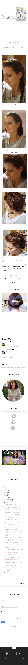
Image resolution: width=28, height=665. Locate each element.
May (7, 572)
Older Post (24, 361)
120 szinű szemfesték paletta (13, 544)
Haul (15, 27)
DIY (10, 27)
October (8, 502)
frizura (13, 48)
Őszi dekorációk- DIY (10, 516)
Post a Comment (8, 357)
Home (10, 32)
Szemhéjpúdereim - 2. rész (12, 559)
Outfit (16, 23)
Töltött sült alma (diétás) (11, 507)
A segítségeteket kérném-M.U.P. (13, 541)
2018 (5, 485)
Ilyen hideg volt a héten (11, 526)
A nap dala (8, 554)
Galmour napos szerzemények (13, 539)
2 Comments (20, 47)
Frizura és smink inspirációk (12, 557)
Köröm (22, 23)
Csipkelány (8, 349)
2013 (5, 494)
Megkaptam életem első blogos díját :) (15, 522)
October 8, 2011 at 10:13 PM (13, 346)
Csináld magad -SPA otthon (12, 519)
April (7, 574)
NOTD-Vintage (9, 527)
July (7, 570)
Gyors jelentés (9, 521)
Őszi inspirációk (9, 517)
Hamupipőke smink (10, 561)
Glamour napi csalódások (12, 552)
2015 (5, 490)
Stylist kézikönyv (9, 524)
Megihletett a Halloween (11, 542)
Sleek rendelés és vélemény (12, 514)
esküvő (17, 32)
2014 (5, 492)
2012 (5, 496)
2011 (5, 497)
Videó (4, 32)
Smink (10, 23)
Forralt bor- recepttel (10, 504)
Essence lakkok (9, 506)
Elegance (6, 658)
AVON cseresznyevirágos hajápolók (14, 531)
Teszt (4, 27)
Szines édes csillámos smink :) (13, 537)
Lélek (4, 23)
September (9, 567)
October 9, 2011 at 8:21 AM (13, 354)
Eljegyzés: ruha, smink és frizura (13, 509)
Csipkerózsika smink (10, 565)
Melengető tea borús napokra (13, 546)
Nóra (7, 342)
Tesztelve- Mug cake (10, 556)
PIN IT (15, 282)
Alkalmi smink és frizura (11, 529)
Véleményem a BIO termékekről (13, 512)
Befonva (7, 547)
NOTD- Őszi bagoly (10, 536)
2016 (5, 489)
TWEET (15, 279)
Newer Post (4, 361)
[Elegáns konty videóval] (14, 302)
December (9, 499)
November (8, 501)
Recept (21, 27)
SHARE (8, 279)
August (7, 569)
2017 (5, 487)
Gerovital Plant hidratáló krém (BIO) (14, 511)
